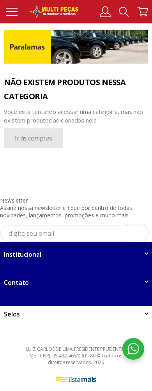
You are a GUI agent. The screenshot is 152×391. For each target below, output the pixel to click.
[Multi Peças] (53, 12)
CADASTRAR (127, 234)
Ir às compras (33, 138)
